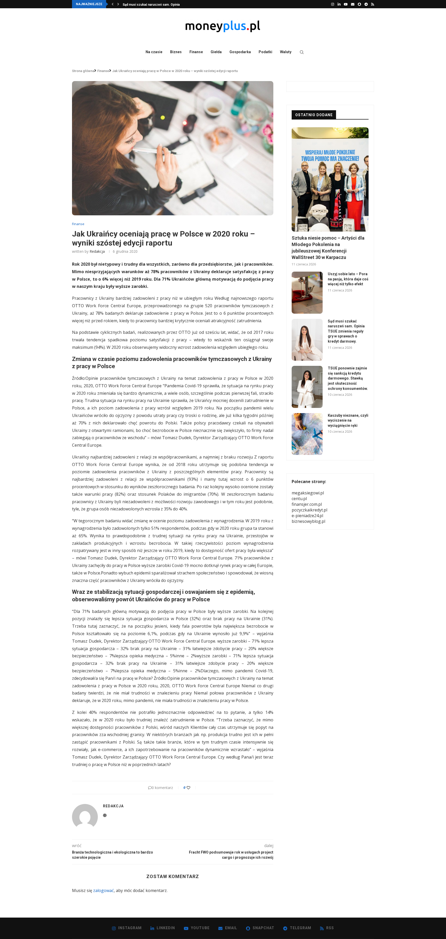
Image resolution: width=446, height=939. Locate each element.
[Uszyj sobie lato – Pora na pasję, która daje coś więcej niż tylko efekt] (307, 292)
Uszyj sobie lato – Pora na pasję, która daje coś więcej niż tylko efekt (348, 279)
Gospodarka (240, 52)
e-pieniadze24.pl (307, 515)
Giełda (216, 52)
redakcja (97, 251)
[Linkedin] (339, 4)
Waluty (285, 52)
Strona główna (83, 71)
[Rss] (372, 4)
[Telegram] (366, 4)
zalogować (103, 890)
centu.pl (299, 498)
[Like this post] (192, 787)
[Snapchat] (359, 4)
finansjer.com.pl (307, 504)
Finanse (196, 52)
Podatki (265, 52)
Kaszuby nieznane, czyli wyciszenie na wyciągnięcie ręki (348, 420)
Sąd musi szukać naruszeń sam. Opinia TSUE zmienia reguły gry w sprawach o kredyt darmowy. (346, 331)
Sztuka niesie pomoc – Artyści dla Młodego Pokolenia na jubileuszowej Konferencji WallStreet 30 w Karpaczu (328, 247)
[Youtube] (346, 4)
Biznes (176, 52)
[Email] (352, 4)
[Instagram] (332, 4)
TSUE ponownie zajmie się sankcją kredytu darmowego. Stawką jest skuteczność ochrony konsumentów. (348, 378)
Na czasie (154, 52)
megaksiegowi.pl (308, 493)
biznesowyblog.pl (308, 521)
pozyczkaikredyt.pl (309, 510)
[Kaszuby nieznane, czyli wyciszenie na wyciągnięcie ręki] (307, 434)
